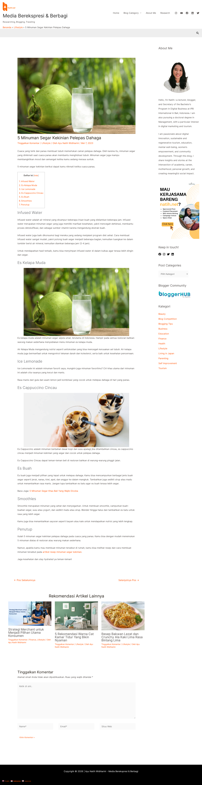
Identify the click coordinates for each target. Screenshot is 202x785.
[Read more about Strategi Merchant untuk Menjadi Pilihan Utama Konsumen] (29, 613)
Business (162, 328)
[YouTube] (181, 13)
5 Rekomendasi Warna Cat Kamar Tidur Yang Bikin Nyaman (74, 637)
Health (161, 343)
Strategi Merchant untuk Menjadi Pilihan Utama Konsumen (26, 633)
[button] (197, 33)
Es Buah (24, 196)
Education (163, 333)
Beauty (162, 314)
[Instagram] (176, 13)
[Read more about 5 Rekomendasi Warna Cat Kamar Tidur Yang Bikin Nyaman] (76, 615)
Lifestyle (46, 143)
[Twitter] (198, 13)
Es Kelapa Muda (28, 185)
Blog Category (131, 13)
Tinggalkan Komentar (28, 143)
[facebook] (160, 254)
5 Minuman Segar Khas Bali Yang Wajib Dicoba (54, 490)
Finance (32, 639)
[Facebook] (187, 13)
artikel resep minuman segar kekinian (62, 552)
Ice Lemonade (27, 189)
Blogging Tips (165, 323)
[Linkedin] (192, 13)
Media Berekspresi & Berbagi (35, 16)
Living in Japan (166, 353)
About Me (151, 13)
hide (36, 175)
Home (116, 13)
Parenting (163, 358)
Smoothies (25, 200)
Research (165, 13)
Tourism (162, 368)
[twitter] (169, 254)
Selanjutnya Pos (128, 580)
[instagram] (164, 254)
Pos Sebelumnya (24, 580)
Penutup (24, 204)
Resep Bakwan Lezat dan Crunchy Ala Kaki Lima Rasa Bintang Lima (122, 637)
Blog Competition (167, 318)
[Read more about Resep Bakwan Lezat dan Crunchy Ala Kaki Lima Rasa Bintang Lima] (123, 615)
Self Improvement (167, 363)
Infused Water (27, 181)
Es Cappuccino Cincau (31, 193)
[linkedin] (173, 254)
